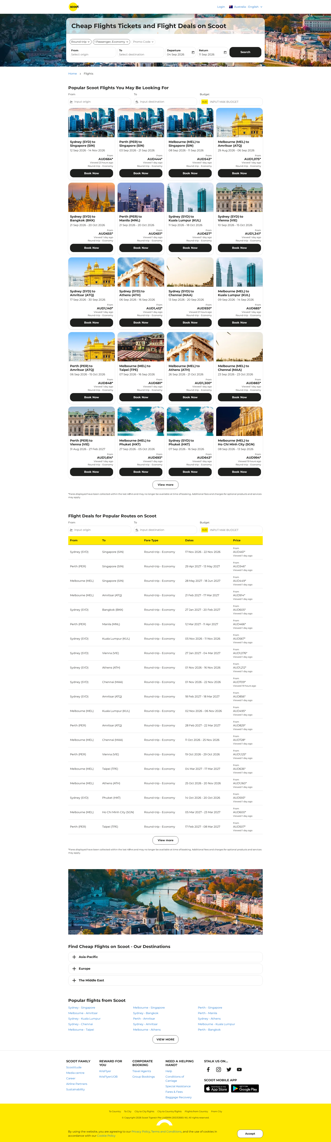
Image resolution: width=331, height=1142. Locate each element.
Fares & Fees (174, 1091)
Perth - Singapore (210, 1007)
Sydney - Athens (209, 1018)
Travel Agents (141, 1071)
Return (203, 50)
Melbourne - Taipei (81, 1029)
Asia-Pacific (88, 957)
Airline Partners (76, 1084)
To (120, 50)
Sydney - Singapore (81, 1007)
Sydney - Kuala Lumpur (84, 1018)
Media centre (75, 1073)
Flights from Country (196, 1111)
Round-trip (79, 41)
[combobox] (93, 55)
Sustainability (75, 1089)
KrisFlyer (105, 1071)
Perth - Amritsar (144, 1018)
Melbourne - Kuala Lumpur (216, 1024)
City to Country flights (169, 1111)
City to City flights (144, 1111)
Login (221, 6)
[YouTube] (239, 1069)
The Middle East (91, 980)
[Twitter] (229, 1069)
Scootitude (74, 1067)
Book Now (91, 173)
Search (245, 52)
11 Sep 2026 (206, 54)
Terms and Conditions (166, 1131)
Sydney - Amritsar (145, 1024)
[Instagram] (218, 1069)
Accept (250, 1133)
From (74, 50)
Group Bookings (143, 1076)
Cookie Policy (106, 1135)
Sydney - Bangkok (145, 1013)
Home (72, 73)
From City (216, 1111)
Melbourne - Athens (147, 1029)
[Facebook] (208, 1069)
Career (70, 1078)
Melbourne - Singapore (149, 1007)
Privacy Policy (141, 1131)
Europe (84, 969)
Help (169, 1071)
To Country (115, 1111)
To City (127, 1111)
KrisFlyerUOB (108, 1076)
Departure (173, 50)
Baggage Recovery (179, 1097)
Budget (204, 94)
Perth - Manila (207, 1013)
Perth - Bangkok (209, 1029)
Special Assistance (178, 1086)
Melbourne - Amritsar (83, 1013)
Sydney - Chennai (80, 1024)
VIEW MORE (165, 1039)
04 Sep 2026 (175, 54)
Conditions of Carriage (175, 1078)
